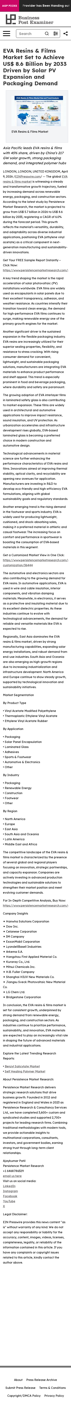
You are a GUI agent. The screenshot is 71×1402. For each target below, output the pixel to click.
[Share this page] (65, 33)
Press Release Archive (41, 1380)
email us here (12, 1176)
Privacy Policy (54, 1395)
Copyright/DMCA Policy (24, 1395)
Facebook (10, 1196)
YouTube (9, 1201)
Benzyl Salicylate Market (22, 1066)
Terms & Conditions (52, 1388)
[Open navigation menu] (6, 33)
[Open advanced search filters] (55, 33)
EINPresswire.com (27, 176)
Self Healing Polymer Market (25, 1071)
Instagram (10, 1191)
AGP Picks (9, 5)
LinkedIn (9, 1186)
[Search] (46, 33)
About (18, 1380)
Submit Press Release (20, 1388)
